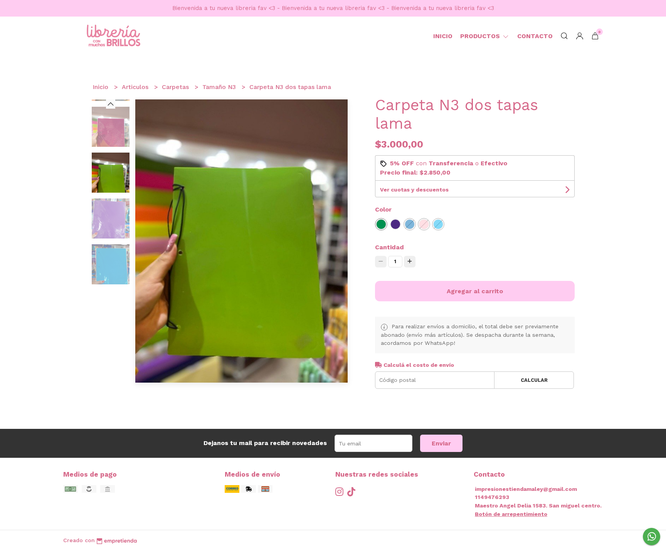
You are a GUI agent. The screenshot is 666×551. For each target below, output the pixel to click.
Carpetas (176, 87)
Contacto (535, 36)
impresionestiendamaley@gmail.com (526, 489)
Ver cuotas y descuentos (414, 189)
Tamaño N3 (220, 87)
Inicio (442, 36)
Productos (481, 36)
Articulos (136, 87)
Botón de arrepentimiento (511, 514)
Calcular (534, 380)
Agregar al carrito (475, 291)
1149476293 (492, 497)
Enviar (441, 443)
